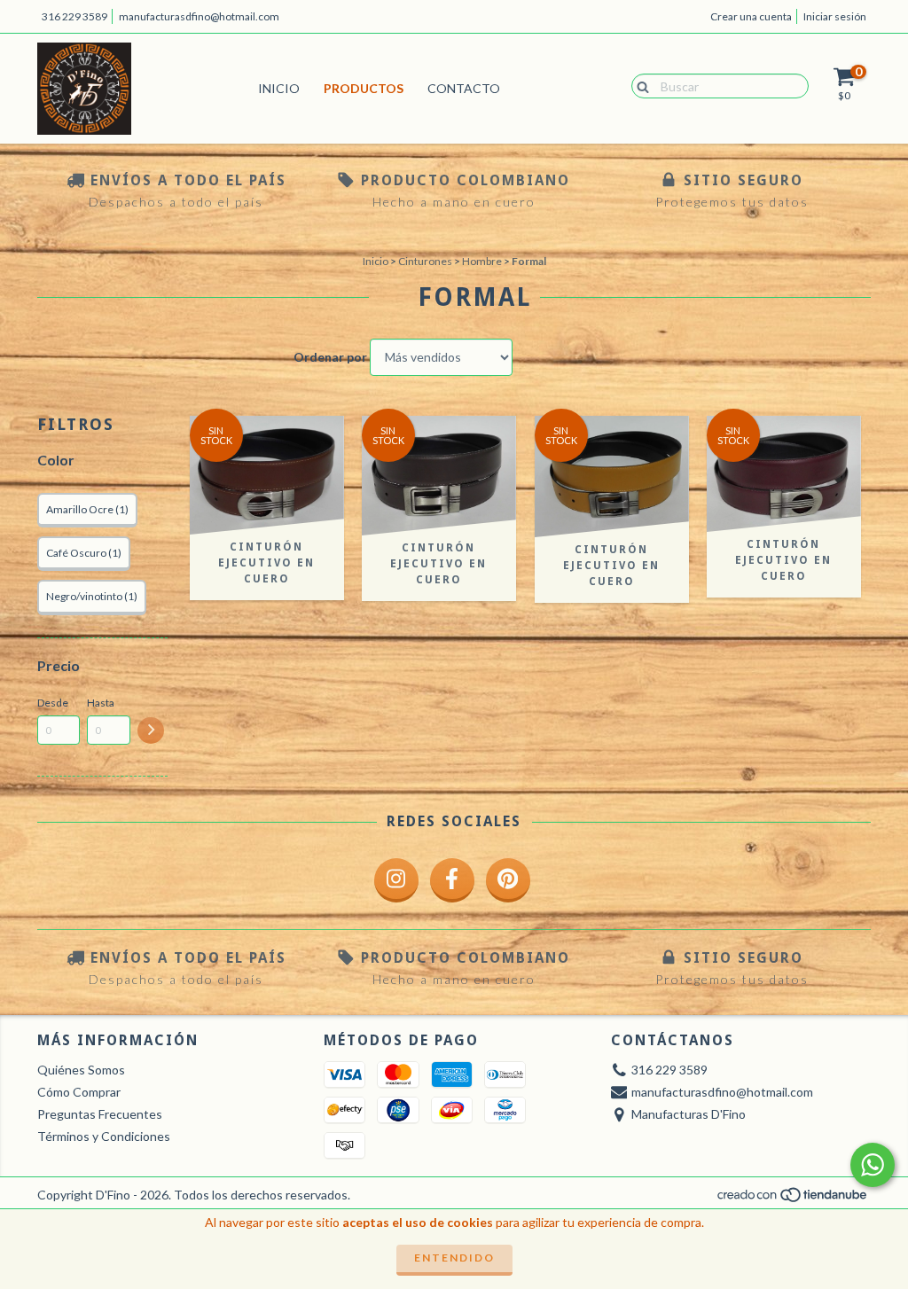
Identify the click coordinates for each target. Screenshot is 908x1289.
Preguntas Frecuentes (99, 1113)
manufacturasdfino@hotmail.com (199, 16)
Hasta (100, 702)
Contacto (463, 88)
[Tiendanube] (793, 1200)
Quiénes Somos (81, 1069)
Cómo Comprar (79, 1091)
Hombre (482, 261)
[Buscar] (638, 85)
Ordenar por (330, 356)
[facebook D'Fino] (452, 880)
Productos (363, 88)
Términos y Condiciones (103, 1136)
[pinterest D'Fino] (508, 880)
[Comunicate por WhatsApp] (872, 1165)
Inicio (279, 88)
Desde (52, 702)
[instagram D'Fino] (396, 880)
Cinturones (425, 261)
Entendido (454, 1257)
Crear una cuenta (751, 16)
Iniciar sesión (834, 16)
